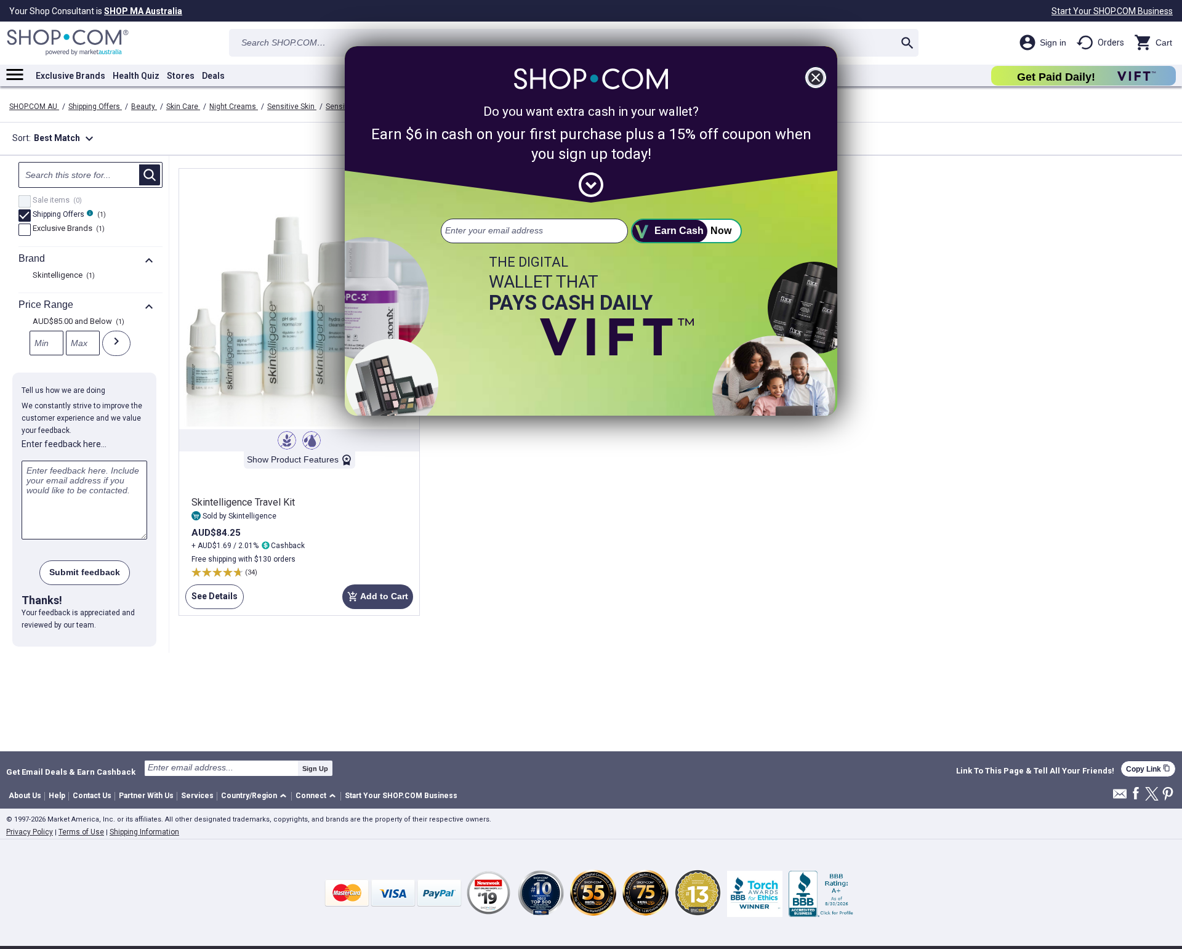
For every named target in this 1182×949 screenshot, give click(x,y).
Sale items (56, 200)
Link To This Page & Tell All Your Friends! (1035, 771)
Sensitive (342, 106)
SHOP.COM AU (34, 106)
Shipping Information (144, 832)
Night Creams (233, 106)
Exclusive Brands (70, 76)
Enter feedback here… (64, 444)
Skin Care (183, 106)
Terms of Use (81, 832)
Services (197, 795)
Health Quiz (136, 76)
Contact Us (92, 795)
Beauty (144, 106)
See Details (211, 600)
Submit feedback (84, 572)
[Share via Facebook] (1136, 794)
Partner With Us (146, 795)
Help (57, 795)
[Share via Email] (1120, 797)
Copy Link (1148, 768)
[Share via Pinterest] (1168, 794)
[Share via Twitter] (1152, 794)
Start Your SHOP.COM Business (1112, 11)
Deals (213, 76)
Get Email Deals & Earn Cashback (70, 771)
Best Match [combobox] (65, 138)
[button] (256, 796)
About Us (25, 795)
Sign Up (315, 768)
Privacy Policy (29, 832)
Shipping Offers (95, 106)
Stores (181, 76)
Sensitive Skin (291, 106)
